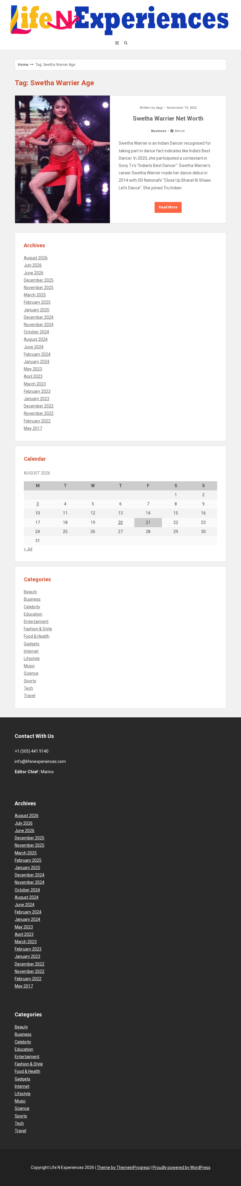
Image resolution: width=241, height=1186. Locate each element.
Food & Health (36, 636)
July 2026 (33, 265)
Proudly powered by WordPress (181, 1167)
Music (29, 666)
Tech (28, 688)
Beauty (30, 591)
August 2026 (36, 257)
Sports (30, 681)
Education (33, 614)
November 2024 (38, 324)
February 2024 (37, 354)
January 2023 (36, 398)
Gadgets (31, 644)
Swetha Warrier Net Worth (168, 118)
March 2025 (35, 295)
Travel (29, 695)
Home (23, 65)
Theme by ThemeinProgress (123, 1167)
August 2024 (36, 339)
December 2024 (38, 317)
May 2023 (33, 369)
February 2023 (37, 391)
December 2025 (38, 280)
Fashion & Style (38, 629)
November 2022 (38, 413)
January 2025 (36, 310)
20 (120, 522)
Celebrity (32, 606)
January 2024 (36, 361)
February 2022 (37, 421)
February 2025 (37, 302)
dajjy (159, 108)
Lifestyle (32, 658)
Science (31, 673)
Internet (31, 651)
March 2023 (35, 384)
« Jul (28, 549)
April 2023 (33, 376)
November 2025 (38, 287)
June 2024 (33, 347)
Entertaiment (36, 621)
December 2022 (38, 406)
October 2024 (36, 332)
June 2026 (33, 272)
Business (158, 131)
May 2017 (33, 428)
